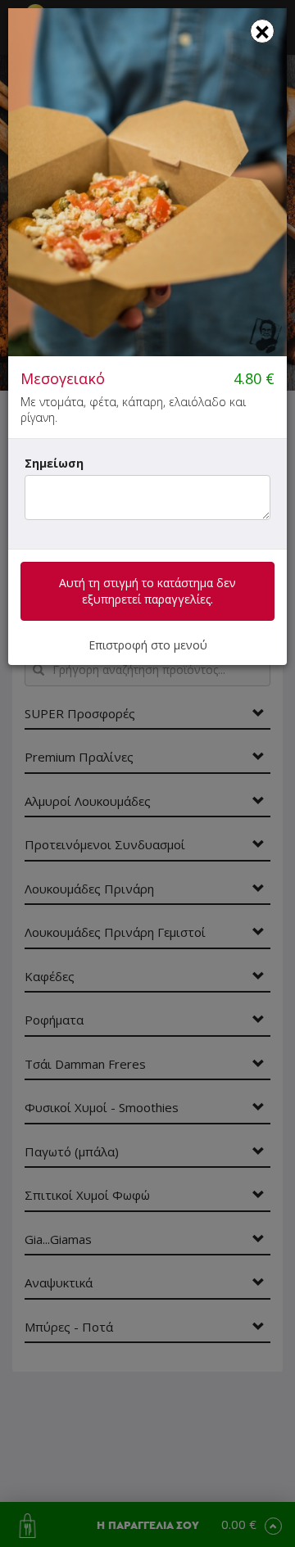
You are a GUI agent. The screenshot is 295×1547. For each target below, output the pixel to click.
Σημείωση (54, 463)
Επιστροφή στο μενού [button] (147, 645)
